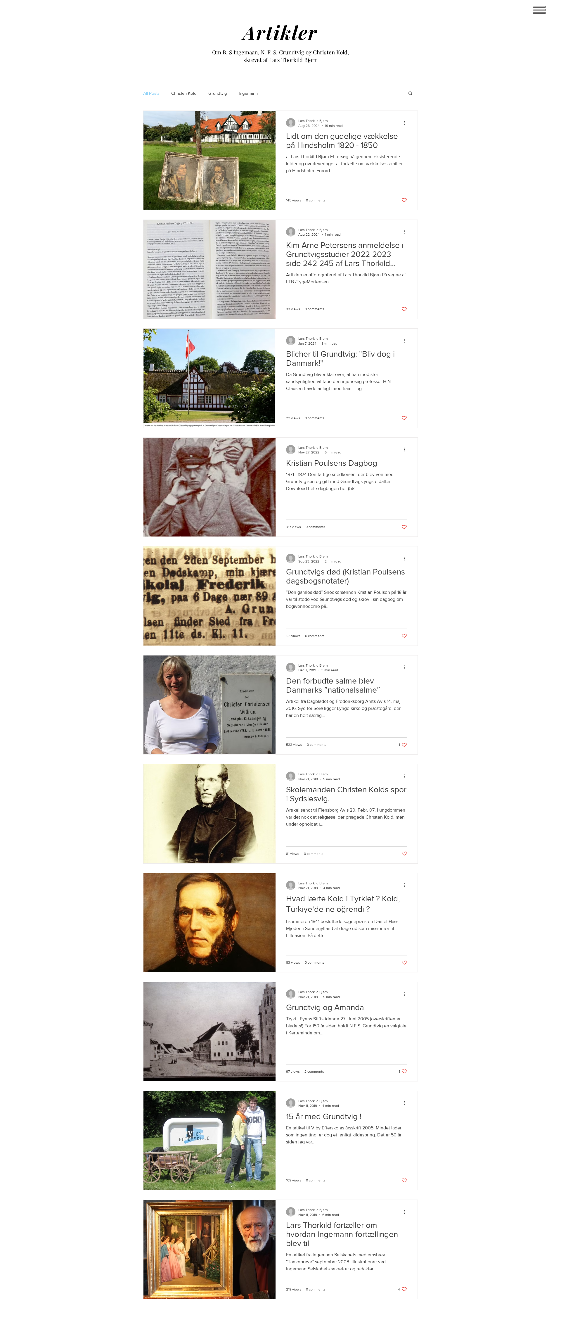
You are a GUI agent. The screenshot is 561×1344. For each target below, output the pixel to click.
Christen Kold (184, 93)
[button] (410, 94)
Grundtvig (217, 93)
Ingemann (248, 93)
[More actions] (406, 122)
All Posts (151, 93)
